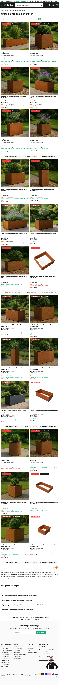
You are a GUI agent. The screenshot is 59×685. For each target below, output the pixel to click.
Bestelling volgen (18, 648)
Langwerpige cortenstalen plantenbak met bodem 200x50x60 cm (14, 234)
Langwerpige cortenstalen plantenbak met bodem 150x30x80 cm (43, 368)
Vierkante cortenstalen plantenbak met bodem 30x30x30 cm (13, 503)
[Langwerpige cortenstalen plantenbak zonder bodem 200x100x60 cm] (44, 395)
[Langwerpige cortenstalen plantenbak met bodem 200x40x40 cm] (15, 36)
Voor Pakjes (5, 648)
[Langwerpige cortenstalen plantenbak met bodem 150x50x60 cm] (15, 173)
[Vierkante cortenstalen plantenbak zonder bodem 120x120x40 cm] (44, 260)
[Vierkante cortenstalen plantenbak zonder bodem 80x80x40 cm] (44, 529)
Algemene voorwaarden (20, 654)
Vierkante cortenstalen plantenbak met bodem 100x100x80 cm (13, 545)
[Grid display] (39, 19)
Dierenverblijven (5, 660)
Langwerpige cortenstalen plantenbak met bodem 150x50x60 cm (14, 190)
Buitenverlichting (5, 662)
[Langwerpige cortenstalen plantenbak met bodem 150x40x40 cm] (44, 81)
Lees (4, 581)
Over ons (30, 644)
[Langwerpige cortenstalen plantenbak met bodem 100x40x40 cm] (15, 309)
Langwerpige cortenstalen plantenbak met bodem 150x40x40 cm (43, 97)
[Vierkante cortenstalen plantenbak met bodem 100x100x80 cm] (15, 529)
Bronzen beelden (5, 664)
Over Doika (30, 646)
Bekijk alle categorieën (2, 5)
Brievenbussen (4, 646)
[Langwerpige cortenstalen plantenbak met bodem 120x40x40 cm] (15, 260)
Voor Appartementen (8, 650)
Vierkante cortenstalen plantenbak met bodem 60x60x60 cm (42, 52)
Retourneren (17, 650)
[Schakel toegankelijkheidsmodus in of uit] (51, 1)
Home (2, 10)
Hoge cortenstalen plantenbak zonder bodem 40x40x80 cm (42, 190)
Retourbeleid (17, 656)
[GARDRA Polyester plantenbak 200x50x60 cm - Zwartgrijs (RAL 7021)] (15, 395)
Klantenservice (46, 1)
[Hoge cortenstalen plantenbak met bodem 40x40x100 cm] (15, 352)
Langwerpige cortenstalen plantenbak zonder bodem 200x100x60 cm (44, 411)
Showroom (30, 648)
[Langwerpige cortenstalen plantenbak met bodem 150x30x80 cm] (44, 352)
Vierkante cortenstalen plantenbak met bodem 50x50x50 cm (13, 97)
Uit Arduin (5, 658)
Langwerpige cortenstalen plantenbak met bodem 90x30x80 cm (14, 139)
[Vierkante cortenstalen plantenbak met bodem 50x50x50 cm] (15, 81)
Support (16, 644)
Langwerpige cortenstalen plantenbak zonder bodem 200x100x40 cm (44, 503)
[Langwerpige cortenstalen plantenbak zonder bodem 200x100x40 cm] (44, 486)
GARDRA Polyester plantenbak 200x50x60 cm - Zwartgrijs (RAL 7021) (13, 411)
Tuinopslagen (4, 666)
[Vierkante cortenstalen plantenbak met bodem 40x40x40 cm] (44, 123)
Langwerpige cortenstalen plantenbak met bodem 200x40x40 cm (14, 52)
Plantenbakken (8, 10)
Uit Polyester (6, 656)
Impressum (51, 660)
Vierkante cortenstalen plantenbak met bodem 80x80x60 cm (42, 325)
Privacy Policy (17, 658)
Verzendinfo (17, 652)
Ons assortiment (6, 644)
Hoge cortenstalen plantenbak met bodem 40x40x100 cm (12, 368)
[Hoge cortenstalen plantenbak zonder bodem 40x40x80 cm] (44, 173)
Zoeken (41, 5)
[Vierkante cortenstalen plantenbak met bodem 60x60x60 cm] (44, 36)
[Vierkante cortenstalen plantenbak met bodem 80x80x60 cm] (44, 309)
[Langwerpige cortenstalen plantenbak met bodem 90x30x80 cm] (15, 123)
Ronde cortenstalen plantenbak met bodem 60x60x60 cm (12, 459)
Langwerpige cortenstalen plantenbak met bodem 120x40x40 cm (14, 277)
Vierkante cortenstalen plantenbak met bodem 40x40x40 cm (42, 139)
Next (56, 567)
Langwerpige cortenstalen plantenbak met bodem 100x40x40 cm (14, 325)
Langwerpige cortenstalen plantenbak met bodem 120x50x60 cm (43, 234)
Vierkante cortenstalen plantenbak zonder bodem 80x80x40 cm (43, 545)
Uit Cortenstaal (6, 654)
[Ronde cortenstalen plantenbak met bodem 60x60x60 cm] (15, 443)
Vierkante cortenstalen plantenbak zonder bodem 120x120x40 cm (43, 277)
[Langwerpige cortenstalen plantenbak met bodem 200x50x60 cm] (15, 218)
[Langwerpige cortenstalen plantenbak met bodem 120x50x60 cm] (44, 218)
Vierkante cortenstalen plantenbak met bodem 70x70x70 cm (42, 459)
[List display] (40, 19)
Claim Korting (41, 632)
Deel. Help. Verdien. (32, 652)
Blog (29, 650)
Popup (4, 63)
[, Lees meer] (50, 5)
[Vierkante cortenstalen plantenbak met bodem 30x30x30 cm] (15, 486)
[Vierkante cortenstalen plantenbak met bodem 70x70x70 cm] (44, 443)
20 (53, 567)
